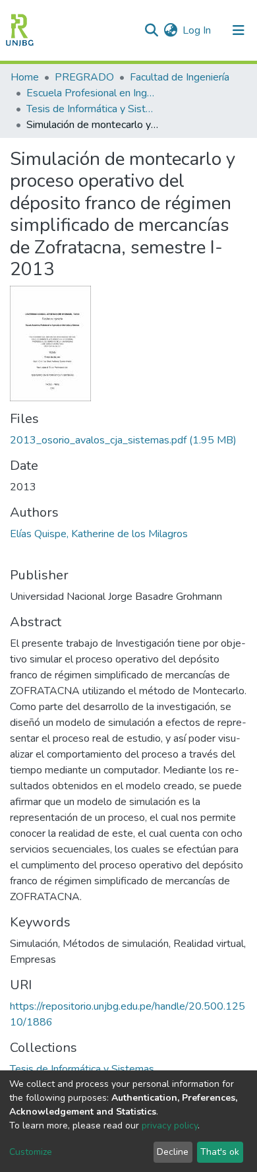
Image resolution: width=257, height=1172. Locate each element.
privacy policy (170, 1125)
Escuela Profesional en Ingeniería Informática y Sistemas (92, 93)
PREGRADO (84, 77)
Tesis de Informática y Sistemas (92, 109)
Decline (172, 1152)
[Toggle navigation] (238, 30)
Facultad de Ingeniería (179, 77)
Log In (197, 30)
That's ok (219, 1152)
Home (25, 77)
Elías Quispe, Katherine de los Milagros (99, 534)
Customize (30, 1152)
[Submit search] (151, 30)
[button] (170, 30)
